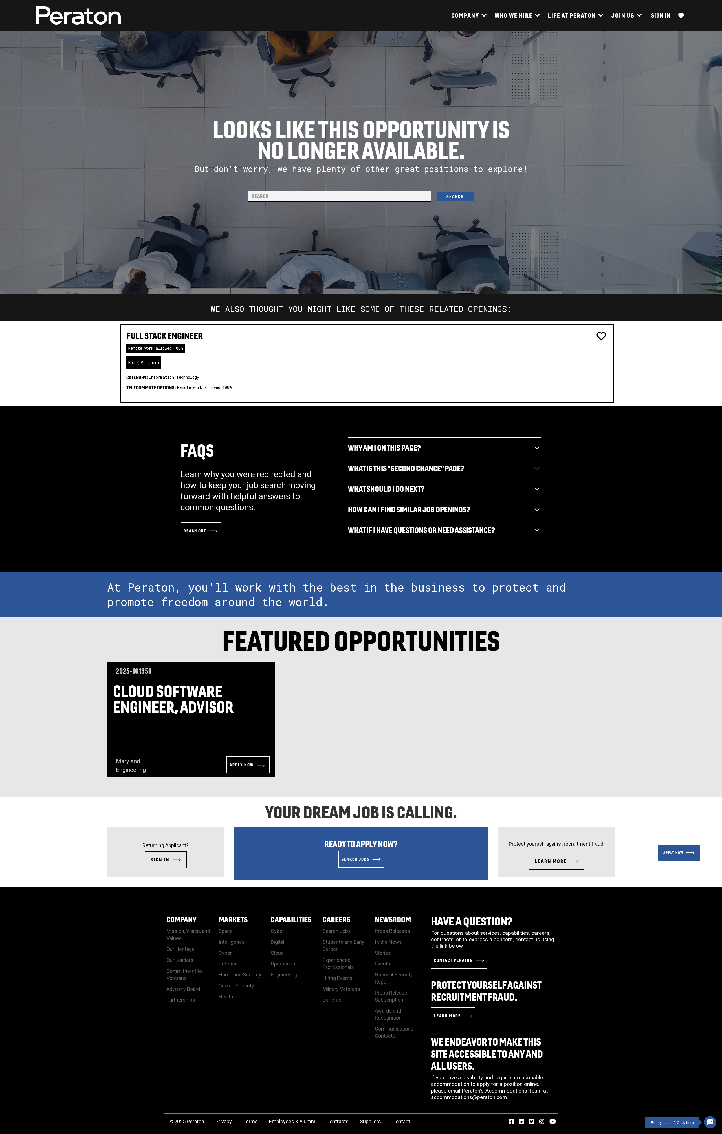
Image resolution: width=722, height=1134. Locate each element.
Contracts (337, 1121)
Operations (283, 964)
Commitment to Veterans (184, 974)
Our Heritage (180, 949)
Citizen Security (236, 986)
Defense (228, 964)
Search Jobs (337, 931)
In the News (388, 942)
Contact (401, 1121)
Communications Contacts (394, 1032)
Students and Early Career (343, 945)
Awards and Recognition (388, 1014)
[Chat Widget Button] (710, 1122)
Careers (336, 919)
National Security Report (394, 978)
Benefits (332, 1000)
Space (226, 931)
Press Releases (392, 931)
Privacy (223, 1121)
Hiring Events (338, 978)
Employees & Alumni (292, 1121)
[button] (468, 15)
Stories (383, 953)
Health (226, 997)
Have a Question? (471, 921)
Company (181, 919)
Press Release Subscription (391, 996)
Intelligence (232, 942)
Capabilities (291, 919)
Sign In (661, 15)
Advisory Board (183, 989)
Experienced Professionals (338, 963)
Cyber (225, 953)
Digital (277, 942)
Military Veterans (341, 989)
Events (382, 964)
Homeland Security (240, 975)
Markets (233, 919)
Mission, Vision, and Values (188, 934)
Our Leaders (179, 960)
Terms (250, 1121)
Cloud (277, 953)
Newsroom (393, 919)
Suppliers (370, 1121)
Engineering (284, 975)
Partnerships (180, 1000)
